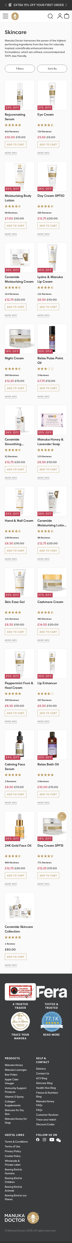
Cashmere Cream (50, 602)
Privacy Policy (13, 1151)
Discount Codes (45, 1124)
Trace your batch (46, 1119)
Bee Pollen (11, 1074)
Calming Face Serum (15, 766)
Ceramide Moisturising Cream (19, 279)
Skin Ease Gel (15, 602)
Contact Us (42, 1073)
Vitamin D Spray (14, 1096)
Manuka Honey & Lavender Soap (50, 441)
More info (11, 153)
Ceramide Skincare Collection (19, 929)
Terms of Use (12, 1146)
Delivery (41, 1068)
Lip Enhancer (47, 683)
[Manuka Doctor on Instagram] (46, 1140)
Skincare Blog (44, 1083)
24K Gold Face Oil (18, 845)
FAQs (39, 1110)
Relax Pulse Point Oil (50, 360)
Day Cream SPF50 (50, 196)
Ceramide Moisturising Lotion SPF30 (51, 523)
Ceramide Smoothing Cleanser (13, 441)
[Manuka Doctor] (15, 16)
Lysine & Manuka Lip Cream (50, 279)
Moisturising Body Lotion (18, 198)
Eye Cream (45, 114)
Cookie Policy (13, 1156)
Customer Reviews (47, 1114)
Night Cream (14, 358)
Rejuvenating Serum (15, 116)
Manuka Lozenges (16, 1070)
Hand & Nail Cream (19, 520)
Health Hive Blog (46, 1088)
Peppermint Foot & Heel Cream (19, 685)
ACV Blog (41, 1078)
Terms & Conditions (16, 1141)
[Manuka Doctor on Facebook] (39, 1140)
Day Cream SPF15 (50, 845)
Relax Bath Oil (48, 764)
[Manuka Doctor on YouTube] (53, 1140)
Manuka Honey (14, 1065)
